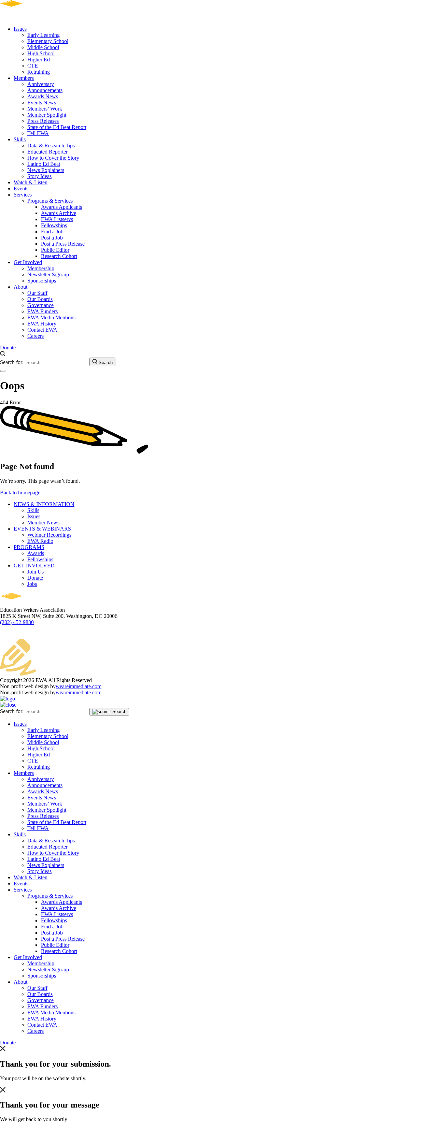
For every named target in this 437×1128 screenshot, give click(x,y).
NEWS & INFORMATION (44, 504)
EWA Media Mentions (51, 317)
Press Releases (43, 121)
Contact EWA (42, 330)
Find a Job (52, 231)
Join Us (35, 572)
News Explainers (45, 170)
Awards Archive (58, 213)
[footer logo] (31, 604)
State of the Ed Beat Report (56, 127)
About (20, 287)
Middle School (43, 47)
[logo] (31, 17)
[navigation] (2, 371)
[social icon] (6, 635)
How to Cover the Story (53, 158)
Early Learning (43, 35)
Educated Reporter (47, 152)
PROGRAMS (29, 547)
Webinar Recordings (49, 535)
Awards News (42, 96)
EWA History (41, 324)
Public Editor (55, 250)
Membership (40, 268)
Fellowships (54, 225)
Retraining (38, 72)
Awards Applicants (61, 207)
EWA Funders (42, 311)
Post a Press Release (63, 244)
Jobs (32, 584)
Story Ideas (39, 176)
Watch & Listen (30, 182)
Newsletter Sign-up (48, 274)
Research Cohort (59, 256)
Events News (41, 102)
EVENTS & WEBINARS (42, 529)
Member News (43, 522)
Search (105, 362)
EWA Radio (40, 541)
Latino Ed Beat (43, 164)
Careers (35, 336)
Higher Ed (38, 59)
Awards (35, 553)
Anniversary (40, 84)
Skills (20, 139)
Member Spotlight (46, 115)
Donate (8, 347)
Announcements (44, 90)
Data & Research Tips (51, 145)
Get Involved (28, 262)
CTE (32, 66)
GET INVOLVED (34, 565)
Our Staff (37, 293)
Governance (40, 305)
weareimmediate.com (78, 686)
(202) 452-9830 (17, 622)
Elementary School (47, 41)
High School (41, 53)
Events (21, 188)
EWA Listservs (57, 219)
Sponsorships (41, 281)
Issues (20, 29)
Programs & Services (50, 201)
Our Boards (40, 299)
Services (23, 195)
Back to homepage (20, 492)
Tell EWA (38, 133)
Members (24, 78)
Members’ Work (44, 109)
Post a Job (52, 238)
